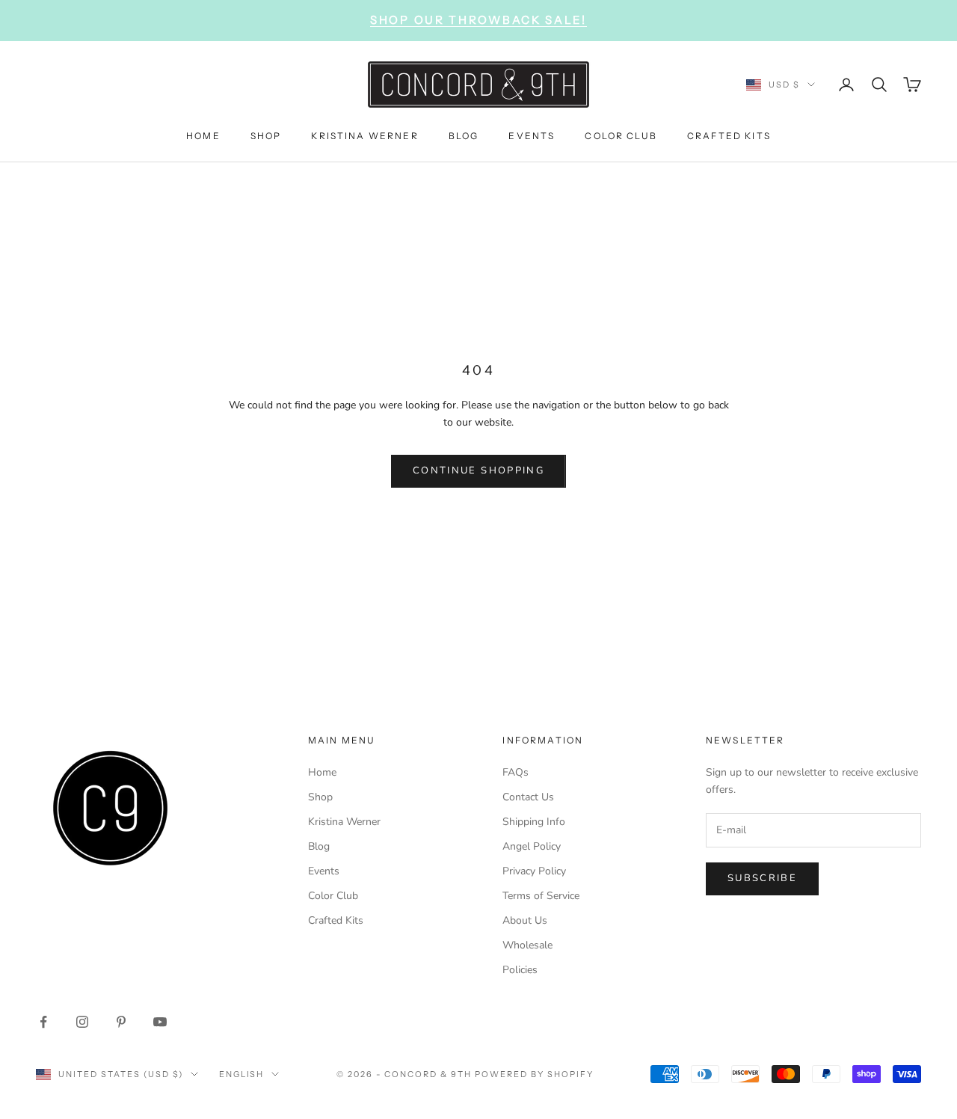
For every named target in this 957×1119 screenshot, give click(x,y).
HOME (203, 135)
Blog (319, 846)
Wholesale (527, 945)
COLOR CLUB (621, 135)
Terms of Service (540, 896)
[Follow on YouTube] (160, 1021)
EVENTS (531, 135)
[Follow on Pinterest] (121, 1021)
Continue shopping (478, 470)
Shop (320, 797)
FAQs (515, 772)
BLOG (464, 135)
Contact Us (528, 797)
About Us (524, 920)
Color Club (333, 896)
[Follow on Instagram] (82, 1021)
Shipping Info (533, 822)
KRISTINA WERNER (364, 135)
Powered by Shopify (534, 1074)
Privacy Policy (534, 871)
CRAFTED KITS (729, 135)
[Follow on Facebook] (43, 1021)
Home (322, 772)
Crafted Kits (335, 920)
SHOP (266, 135)
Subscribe (762, 878)
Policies (520, 970)
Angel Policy (531, 846)
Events (323, 871)
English (242, 1074)
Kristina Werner (344, 822)
